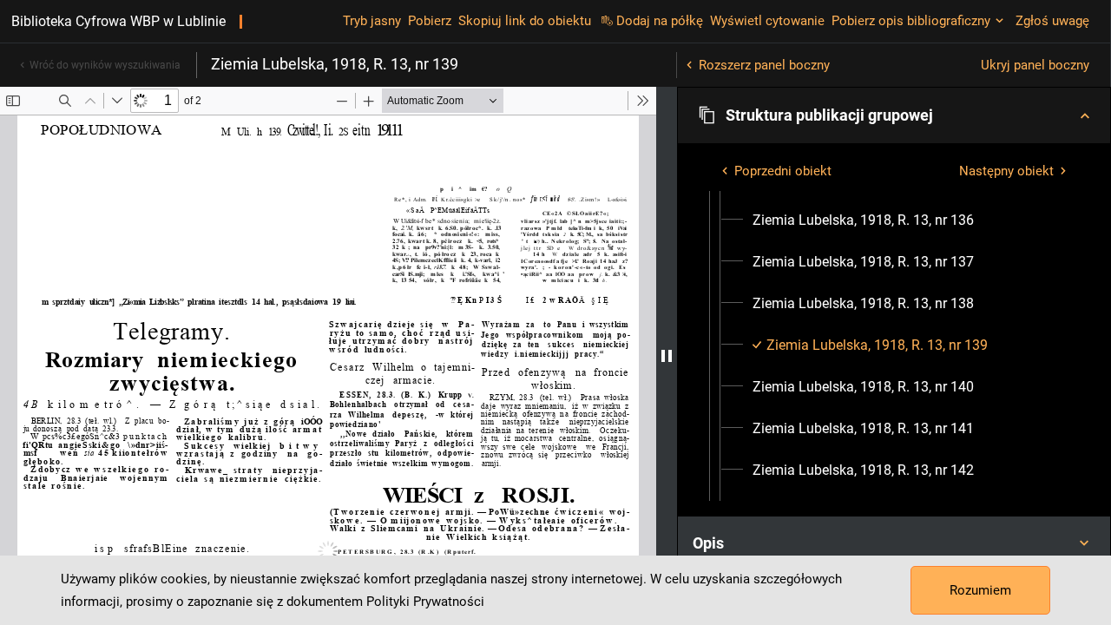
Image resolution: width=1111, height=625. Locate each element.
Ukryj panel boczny (1035, 65)
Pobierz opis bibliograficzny (911, 21)
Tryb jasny (372, 21)
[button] (894, 115)
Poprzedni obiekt (783, 171)
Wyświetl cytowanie (767, 21)
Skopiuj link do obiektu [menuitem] (524, 21)
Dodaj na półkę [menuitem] (659, 21)
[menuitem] (863, 220)
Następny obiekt (1006, 171)
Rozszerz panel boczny (764, 65)
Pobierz (429, 21)
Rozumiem (980, 590)
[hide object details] (666, 356)
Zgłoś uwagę (1052, 21)
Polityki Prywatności (425, 601)
